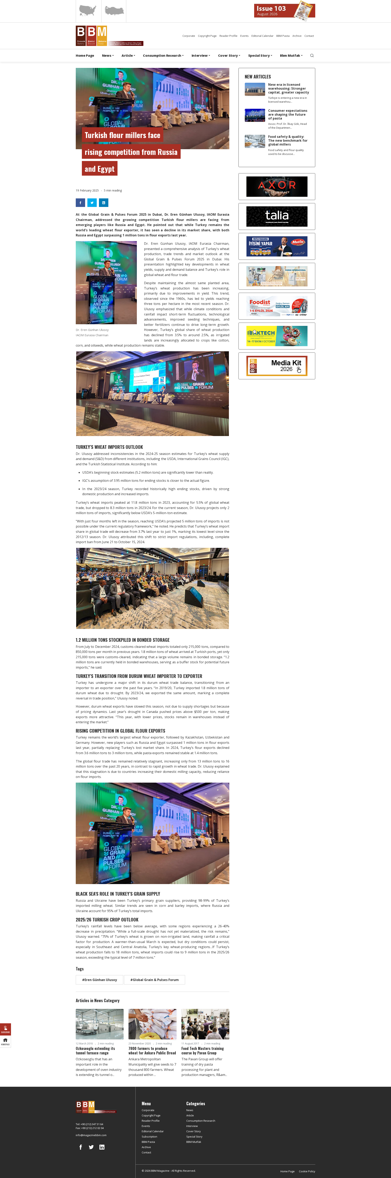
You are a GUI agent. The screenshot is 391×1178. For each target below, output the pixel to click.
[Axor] (277, 186)
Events (244, 36)
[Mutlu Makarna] (277, 246)
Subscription (149, 1136)
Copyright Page (207, 36)
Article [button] (127, 55)
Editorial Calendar (262, 36)
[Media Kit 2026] (277, 365)
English (88, 11)
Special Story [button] (259, 55)
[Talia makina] (277, 216)
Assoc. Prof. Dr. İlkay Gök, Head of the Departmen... (287, 125)
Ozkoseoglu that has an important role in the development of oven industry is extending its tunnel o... (99, 1067)
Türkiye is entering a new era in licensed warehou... (287, 99)
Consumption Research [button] (162, 55)
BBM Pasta (283, 36)
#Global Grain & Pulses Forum (154, 980)
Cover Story (193, 1131)
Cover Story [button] (228, 55)
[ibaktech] (277, 336)
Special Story (194, 1136)
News (189, 1110)
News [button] (106, 55)
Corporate (188, 36)
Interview (192, 1126)
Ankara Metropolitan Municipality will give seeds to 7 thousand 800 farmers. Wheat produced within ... (152, 1067)
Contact (309, 36)
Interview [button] (200, 55)
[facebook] (81, 1150)
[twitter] (91, 1150)
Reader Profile (228, 36)
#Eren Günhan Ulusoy (99, 980)
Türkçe (114, 11)
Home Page (85, 55)
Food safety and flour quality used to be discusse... (286, 152)
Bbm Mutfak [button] (290, 55)
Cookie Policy (307, 1171)
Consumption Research (200, 1121)
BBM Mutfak (193, 1142)
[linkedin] (102, 1150)
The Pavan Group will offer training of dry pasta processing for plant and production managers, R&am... (204, 1067)
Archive (297, 36)
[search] (312, 55)
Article (190, 1115)
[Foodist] (277, 306)
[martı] (277, 276)
